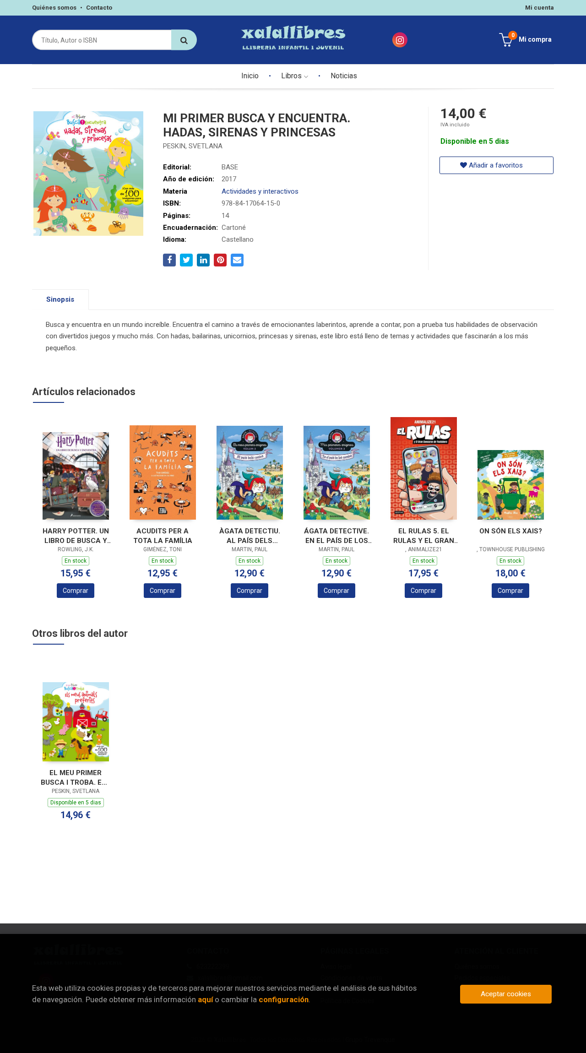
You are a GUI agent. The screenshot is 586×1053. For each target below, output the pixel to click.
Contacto (99, 7)
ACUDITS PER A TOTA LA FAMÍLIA (162, 536)
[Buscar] (184, 40)
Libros (292, 75)
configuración (284, 999)
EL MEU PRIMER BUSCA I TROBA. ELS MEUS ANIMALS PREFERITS (75, 778)
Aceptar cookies (506, 994)
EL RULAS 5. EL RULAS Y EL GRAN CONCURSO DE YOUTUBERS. (423, 536)
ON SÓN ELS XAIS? (510, 531)
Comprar (75, 590)
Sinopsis (60, 299)
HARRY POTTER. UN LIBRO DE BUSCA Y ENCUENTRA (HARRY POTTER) (76, 536)
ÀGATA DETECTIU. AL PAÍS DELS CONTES (249, 536)
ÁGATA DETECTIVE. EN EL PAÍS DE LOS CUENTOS (336, 536)
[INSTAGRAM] (399, 40)
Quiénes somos (54, 7)
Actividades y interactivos (260, 191)
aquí (205, 999)
